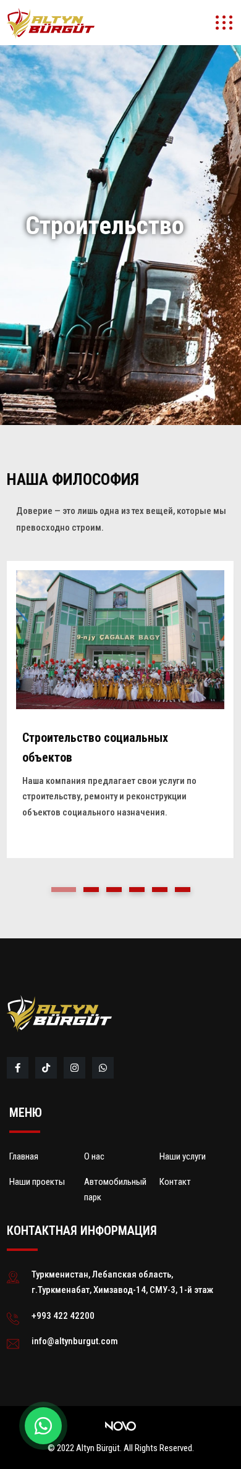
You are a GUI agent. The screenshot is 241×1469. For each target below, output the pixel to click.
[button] (63, 889)
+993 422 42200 (63, 1315)
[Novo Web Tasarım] (120, 1425)
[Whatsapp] (104, 1068)
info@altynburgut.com (75, 1341)
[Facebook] (18, 1068)
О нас (94, 1156)
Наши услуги (182, 1156)
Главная (23, 1156)
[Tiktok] (47, 1068)
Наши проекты (37, 1181)
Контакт (175, 1181)
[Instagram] (75, 1068)
